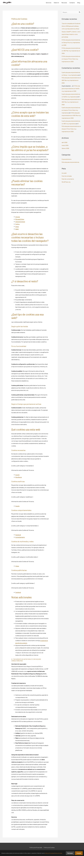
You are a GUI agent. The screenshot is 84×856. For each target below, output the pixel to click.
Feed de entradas (67, 176)
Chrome (17, 217)
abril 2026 (64, 142)
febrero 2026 (65, 148)
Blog (78, 2)
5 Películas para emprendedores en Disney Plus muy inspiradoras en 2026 (71, 42)
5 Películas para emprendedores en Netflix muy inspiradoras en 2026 (71, 88)
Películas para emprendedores (70, 162)
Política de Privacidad (49, 853)
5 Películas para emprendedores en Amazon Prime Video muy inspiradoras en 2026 (71, 58)
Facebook (18, 535)
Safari (17, 229)
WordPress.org (66, 182)
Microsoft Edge (19, 219)
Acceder (64, 173)
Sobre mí (56, 2)
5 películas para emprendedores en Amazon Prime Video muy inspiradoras (71, 110)
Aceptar (79, 853)
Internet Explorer (20, 221)
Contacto (72, 2)
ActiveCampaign (20, 537)
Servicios (48, 2)
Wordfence (18, 477)
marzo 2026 (65, 145)
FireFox (17, 224)
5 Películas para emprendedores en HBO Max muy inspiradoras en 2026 (71, 50)
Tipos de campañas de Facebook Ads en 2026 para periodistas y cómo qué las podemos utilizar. (71, 26)
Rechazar (70, 853)
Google (17, 475)
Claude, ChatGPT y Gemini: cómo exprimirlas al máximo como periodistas (71, 34)
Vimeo (17, 566)
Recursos (64, 2)
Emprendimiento (66, 159)
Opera (17, 226)
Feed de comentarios (68, 179)
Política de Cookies (58, 853)
